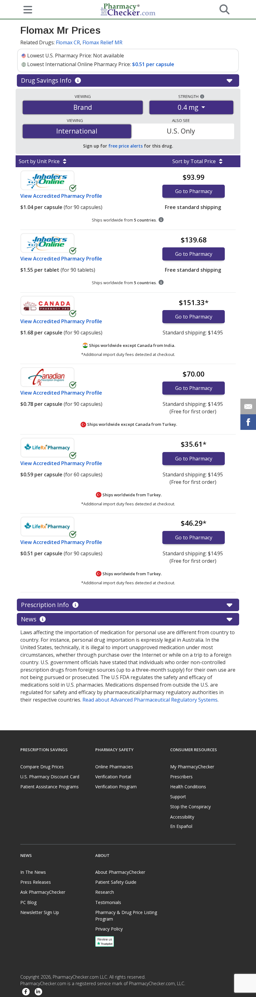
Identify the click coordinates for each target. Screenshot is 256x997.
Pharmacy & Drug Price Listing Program (126, 915)
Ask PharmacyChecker (42, 892)
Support (178, 797)
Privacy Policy (109, 929)
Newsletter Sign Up (39, 912)
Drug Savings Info (47, 80)
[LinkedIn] (38, 992)
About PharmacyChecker (120, 872)
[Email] (248, 406)
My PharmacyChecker (192, 767)
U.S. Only (181, 131)
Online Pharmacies (114, 767)
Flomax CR (68, 42)
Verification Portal (113, 777)
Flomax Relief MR (102, 42)
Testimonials (108, 902)
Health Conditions (188, 787)
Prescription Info (46, 605)
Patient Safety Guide (115, 882)
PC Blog (28, 902)
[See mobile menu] (25, 9)
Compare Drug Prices (42, 767)
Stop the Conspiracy (190, 807)
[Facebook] (26, 992)
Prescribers (181, 777)
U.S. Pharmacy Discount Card (49, 777)
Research (104, 892)
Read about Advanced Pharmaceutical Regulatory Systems (150, 699)
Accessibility (182, 817)
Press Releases (35, 882)
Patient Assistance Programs (49, 787)
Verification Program (116, 787)
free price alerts (125, 146)
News (29, 619)
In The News (33, 872)
